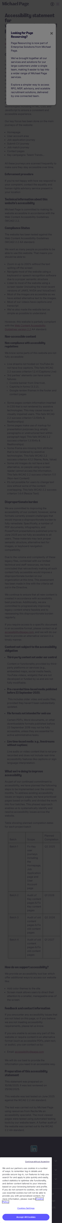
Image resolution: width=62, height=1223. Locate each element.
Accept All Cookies (25, 1217)
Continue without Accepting (37, 1161)
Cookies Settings (25, 1208)
